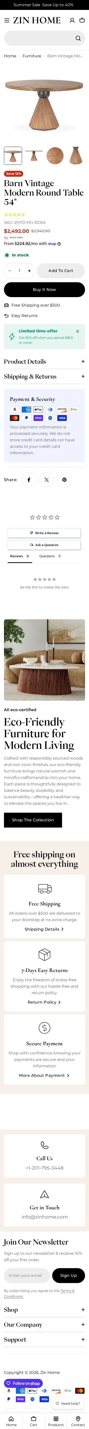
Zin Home (37, 20)
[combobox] (44, 38)
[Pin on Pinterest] (64, 479)
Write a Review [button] (47, 533)
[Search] (78, 38)
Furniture (31, 56)
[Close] (77, 331)
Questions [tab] (47, 556)
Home (10, 56)
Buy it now (44, 289)
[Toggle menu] (7, 20)
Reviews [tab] (16, 556)
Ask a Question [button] (46, 545)
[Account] (72, 20)
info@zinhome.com (45, 1217)
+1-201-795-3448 (45, 1168)
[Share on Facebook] (29, 479)
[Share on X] (46, 479)
